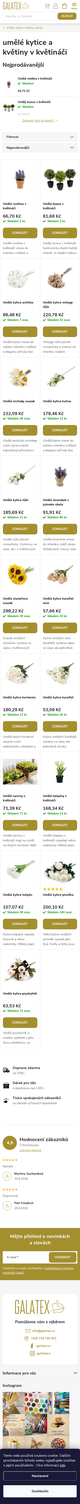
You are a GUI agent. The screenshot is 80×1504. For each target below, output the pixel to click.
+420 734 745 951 (43, 1338)
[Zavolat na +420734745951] (47, 6)
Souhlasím (40, 1491)
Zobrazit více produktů (38, 121)
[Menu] (74, 6)
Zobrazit (20, 233)
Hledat (67, 16)
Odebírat (63, 1257)
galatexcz (43, 1353)
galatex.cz (43, 1346)
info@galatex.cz (43, 1331)
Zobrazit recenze (30, 1150)
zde (62, 1465)
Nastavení (40, 1476)
